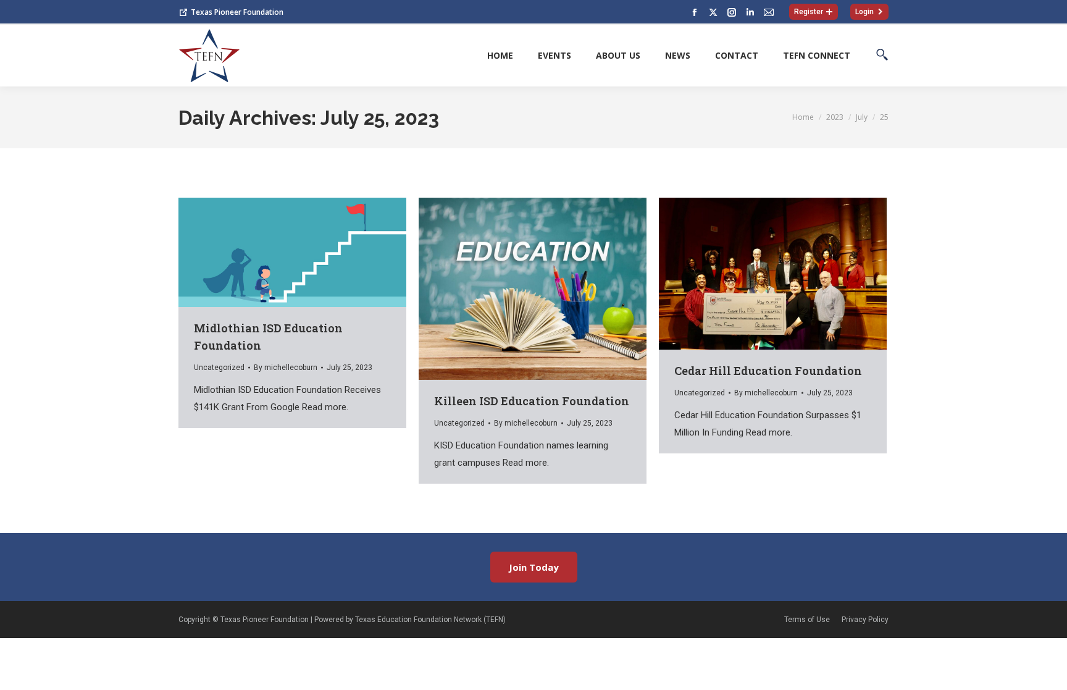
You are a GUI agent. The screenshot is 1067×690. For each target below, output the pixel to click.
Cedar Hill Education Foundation (768, 370)
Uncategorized (219, 367)
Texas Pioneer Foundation (237, 12)
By (285, 367)
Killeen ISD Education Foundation (531, 400)
